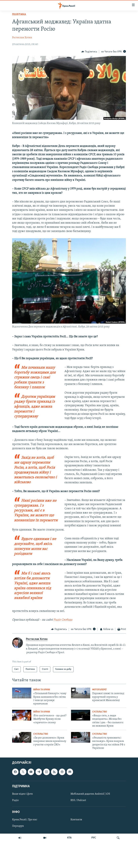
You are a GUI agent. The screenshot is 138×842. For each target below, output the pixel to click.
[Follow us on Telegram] (39, 772)
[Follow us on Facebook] (15, 772)
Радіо (15, 800)
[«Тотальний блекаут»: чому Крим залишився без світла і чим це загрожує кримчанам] (21, 693)
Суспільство (99, 712)
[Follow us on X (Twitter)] (23, 772)
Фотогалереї (99, 689)
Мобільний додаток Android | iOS (90, 794)
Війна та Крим (41, 689)
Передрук (18, 826)
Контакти (76, 819)
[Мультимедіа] (45, 838)
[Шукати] (118, 838)
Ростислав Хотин (22, 37)
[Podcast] (62, 772)
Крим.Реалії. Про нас (24, 819)
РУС (93, 837)
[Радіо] (20, 838)
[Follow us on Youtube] (31, 772)
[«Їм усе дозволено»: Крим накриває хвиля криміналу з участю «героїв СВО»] (21, 737)
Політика (19, 14)
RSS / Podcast (78, 800)
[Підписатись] (70, 772)
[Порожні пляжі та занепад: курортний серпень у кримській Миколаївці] (80, 693)
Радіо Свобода (63, 619)
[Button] (89, 52)
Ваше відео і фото (22, 794)
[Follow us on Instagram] (46, 772)
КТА (69, 837)
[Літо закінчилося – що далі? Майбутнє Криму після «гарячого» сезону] (21, 715)
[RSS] (54, 772)
